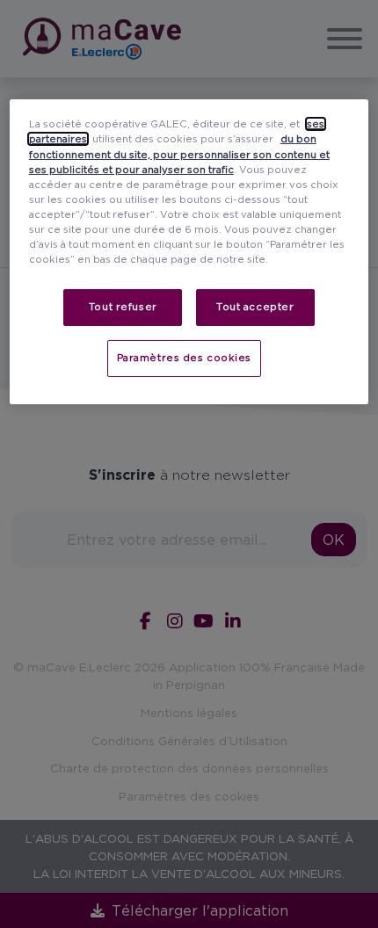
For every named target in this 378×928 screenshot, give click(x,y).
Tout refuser (123, 306)
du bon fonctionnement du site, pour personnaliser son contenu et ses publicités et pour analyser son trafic (179, 154)
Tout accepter (255, 306)
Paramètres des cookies (184, 357)
